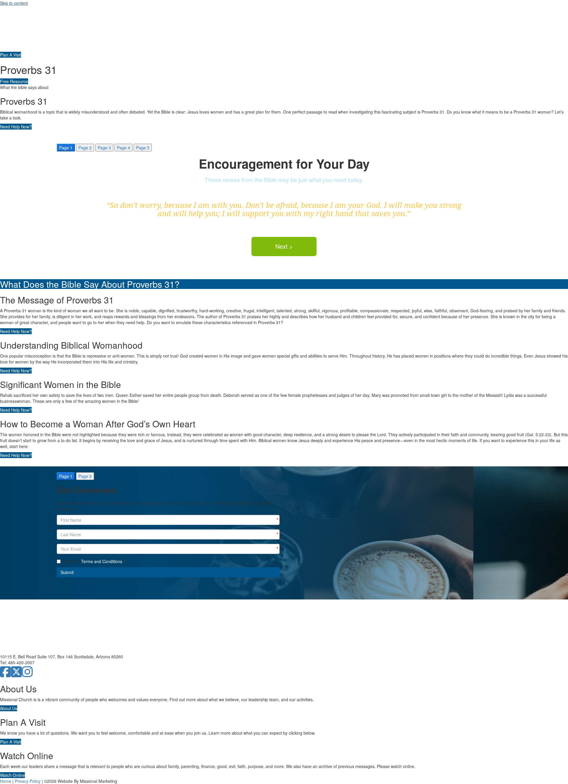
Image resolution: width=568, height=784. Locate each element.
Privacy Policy (28, 781)
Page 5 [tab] (142, 148)
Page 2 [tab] (85, 148)
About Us (8, 708)
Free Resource (14, 81)
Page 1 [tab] (65, 148)
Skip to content (14, 3)
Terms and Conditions (101, 561)
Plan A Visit (10, 55)
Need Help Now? (16, 127)
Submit (67, 572)
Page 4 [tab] (123, 148)
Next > (284, 246)
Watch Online (12, 775)
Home (5, 781)
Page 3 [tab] (104, 148)
